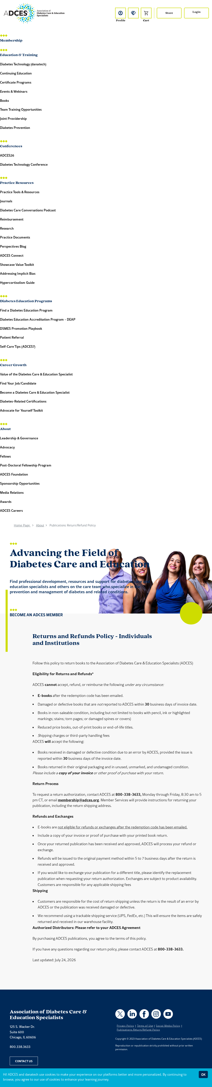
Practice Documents (15, 237)
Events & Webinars (13, 91)
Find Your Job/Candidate (18, 383)
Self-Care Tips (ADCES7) (17, 346)
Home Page (22, 525)
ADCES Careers (11, 510)
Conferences (11, 146)
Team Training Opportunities (21, 109)
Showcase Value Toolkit (17, 264)
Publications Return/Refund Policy (138, 1029)
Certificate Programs (15, 82)
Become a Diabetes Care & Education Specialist (35, 392)
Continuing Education (16, 73)
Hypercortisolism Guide (17, 282)
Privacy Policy (125, 1025)
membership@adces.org (78, 800)
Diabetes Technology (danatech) (23, 64)
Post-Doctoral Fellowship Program (25, 465)
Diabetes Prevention (15, 127)
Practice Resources (17, 183)
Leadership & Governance (19, 438)
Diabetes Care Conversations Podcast (28, 210)
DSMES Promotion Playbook (21, 328)
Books (4, 100)
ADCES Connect (11, 255)
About (5, 429)
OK (203, 1074)
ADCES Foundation (14, 474)
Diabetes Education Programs (26, 301)
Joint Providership (13, 118)
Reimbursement (11, 219)
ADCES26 (7, 155)
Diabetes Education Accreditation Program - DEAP (37, 319)
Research (7, 228)
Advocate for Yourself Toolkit (21, 410)
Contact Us (24, 1061)
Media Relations (12, 492)
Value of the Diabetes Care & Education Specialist (36, 374)
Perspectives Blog (13, 246)
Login (197, 12)
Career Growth (13, 365)
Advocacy (7, 447)
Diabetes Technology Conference (24, 164)
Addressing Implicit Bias (17, 273)
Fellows (5, 456)
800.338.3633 (20, 1046)
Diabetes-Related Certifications (23, 401)
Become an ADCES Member (36, 614)
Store (169, 13)
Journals (6, 201)
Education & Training (19, 55)
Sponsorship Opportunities (20, 483)
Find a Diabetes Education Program (26, 310)
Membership (11, 41)
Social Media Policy (168, 1025)
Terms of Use (145, 1025)
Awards (5, 501)
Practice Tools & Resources (19, 191)
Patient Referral (12, 337)
